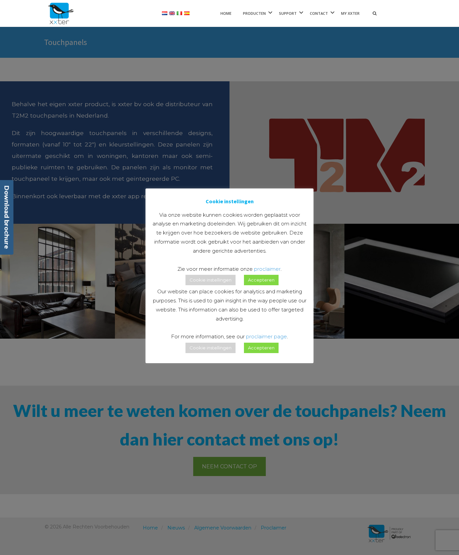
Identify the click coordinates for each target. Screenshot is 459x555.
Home (226, 13)
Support (288, 13)
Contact (319, 13)
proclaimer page (266, 336)
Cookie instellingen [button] (211, 280)
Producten (254, 13)
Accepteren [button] (261, 280)
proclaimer (267, 269)
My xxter (350, 13)
